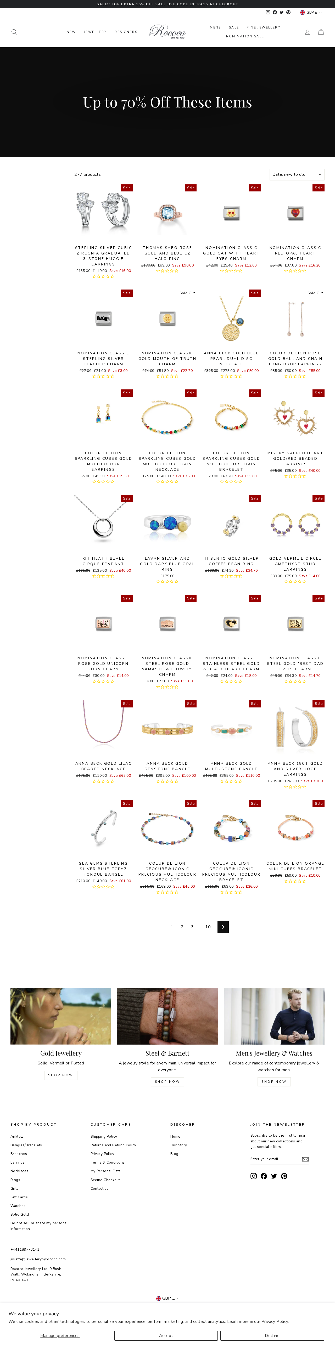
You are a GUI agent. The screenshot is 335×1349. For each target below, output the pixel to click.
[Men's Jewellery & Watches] (274, 1016)
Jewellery (95, 32)
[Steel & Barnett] (167, 1016)
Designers (125, 32)
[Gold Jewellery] (60, 1016)
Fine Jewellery (263, 27)
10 (208, 927)
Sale (234, 27)
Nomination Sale (245, 36)
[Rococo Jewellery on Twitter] (274, 1176)
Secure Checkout (105, 1179)
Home (175, 1136)
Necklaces (19, 1171)
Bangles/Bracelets (26, 1145)
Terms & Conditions (108, 1162)
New (71, 32)
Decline (272, 1336)
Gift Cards (19, 1197)
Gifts (14, 1188)
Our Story (178, 1145)
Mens (215, 27)
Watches (18, 1205)
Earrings (17, 1162)
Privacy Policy (102, 1153)
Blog (174, 1153)
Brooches (18, 1153)
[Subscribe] (305, 1159)
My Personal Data (106, 1171)
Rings (15, 1179)
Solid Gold (19, 1214)
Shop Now (61, 1075)
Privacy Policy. (275, 1321)
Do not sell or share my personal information (39, 1226)
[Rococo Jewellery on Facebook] (264, 1176)
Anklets (17, 1136)
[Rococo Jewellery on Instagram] (253, 1176)
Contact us (100, 1188)
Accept (166, 1336)
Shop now (167, 1082)
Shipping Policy (104, 1136)
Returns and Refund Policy (113, 1145)
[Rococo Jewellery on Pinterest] (284, 1176)
